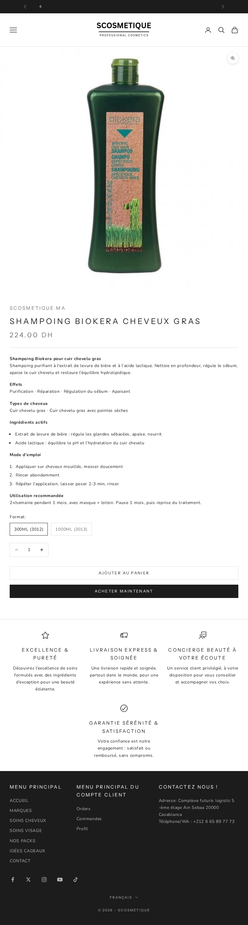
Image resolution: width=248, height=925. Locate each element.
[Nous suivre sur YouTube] (60, 880)
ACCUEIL (19, 800)
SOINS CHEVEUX (28, 820)
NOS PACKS (22, 841)
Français (121, 897)
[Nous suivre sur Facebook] (13, 880)
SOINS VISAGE (26, 830)
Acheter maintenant (124, 591)
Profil (82, 829)
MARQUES (21, 810)
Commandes (89, 819)
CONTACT (20, 861)
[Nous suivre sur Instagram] (44, 880)
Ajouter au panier (124, 572)
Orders (84, 809)
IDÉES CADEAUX (27, 851)
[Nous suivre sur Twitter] (28, 880)
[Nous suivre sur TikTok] (76, 880)
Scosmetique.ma (38, 308)
